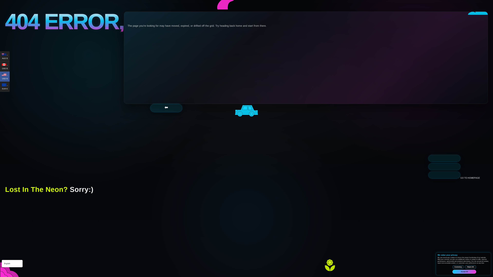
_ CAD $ (6, 67)
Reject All (470, 267)
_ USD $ (6, 77)
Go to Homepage (470, 178)
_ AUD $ (6, 56)
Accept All (464, 271)
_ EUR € (6, 87)
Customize (458, 267)
